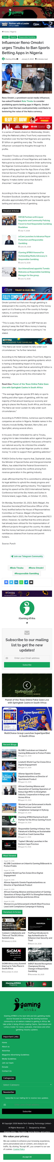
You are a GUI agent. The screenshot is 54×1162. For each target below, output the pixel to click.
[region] (27, 1147)
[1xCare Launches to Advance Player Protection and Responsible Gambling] (9, 240)
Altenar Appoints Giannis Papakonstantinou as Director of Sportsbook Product (33, 776)
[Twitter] (11, 582)
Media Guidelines (9, 1059)
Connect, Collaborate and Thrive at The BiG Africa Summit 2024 (13, 935)
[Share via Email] (31, 582)
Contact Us (7, 1071)
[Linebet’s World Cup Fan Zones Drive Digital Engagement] (9, 766)
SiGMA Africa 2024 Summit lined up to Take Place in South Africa (14, 966)
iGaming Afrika (10, 59)
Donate (5, 1067)
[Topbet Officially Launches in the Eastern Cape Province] (9, 845)
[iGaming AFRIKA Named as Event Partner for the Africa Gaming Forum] (9, 821)
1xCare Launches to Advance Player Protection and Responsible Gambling (34, 239)
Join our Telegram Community (28, 556)
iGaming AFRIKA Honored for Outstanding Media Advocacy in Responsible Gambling (32, 255)
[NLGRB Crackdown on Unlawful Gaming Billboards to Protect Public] (9, 754)
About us (5, 1047)
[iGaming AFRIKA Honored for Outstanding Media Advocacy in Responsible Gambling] (9, 256)
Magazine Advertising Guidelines (15, 1055)
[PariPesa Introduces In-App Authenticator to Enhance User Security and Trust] (40, 923)
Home (6, 32)
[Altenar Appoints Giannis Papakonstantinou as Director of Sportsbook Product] (9, 777)
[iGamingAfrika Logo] (16, 13)
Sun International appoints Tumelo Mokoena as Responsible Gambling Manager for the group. (34, 271)
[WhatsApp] (21, 582)
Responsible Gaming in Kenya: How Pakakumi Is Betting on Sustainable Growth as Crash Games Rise (34, 831)
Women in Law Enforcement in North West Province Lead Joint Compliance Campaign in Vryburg (34, 807)
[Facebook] (6, 582)
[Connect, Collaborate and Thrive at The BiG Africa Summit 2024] (14, 923)
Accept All (27, 1157)
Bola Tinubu (27, 101)
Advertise (6, 1051)
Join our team (8, 1063)
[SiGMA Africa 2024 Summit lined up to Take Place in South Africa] (14, 954)
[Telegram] (26, 582)
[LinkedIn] (16, 582)
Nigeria (13, 32)
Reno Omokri (37, 567)
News (5, 37)
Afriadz (43, 1128)
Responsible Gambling (27, 37)
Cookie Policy (19, 1149)
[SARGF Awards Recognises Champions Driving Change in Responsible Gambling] (40, 954)
